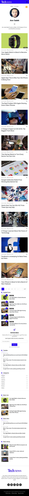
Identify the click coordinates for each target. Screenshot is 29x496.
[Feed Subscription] (26, 7)
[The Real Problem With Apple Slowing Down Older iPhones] (14, 91)
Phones (3, 385)
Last (25, 289)
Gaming (3, 381)
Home (12, 6)
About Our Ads (20, 493)
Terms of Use (8, 493)
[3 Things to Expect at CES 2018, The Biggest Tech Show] (14, 117)
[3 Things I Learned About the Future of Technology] (14, 219)
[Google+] (14, 484)
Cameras (3, 379)
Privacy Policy (14, 493)
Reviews (3, 377)
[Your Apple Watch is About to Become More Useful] (14, 40)
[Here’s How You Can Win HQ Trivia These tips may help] (14, 193)
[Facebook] (8, 484)
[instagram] (20, 484)
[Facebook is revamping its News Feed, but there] (14, 244)
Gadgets (25, 47)
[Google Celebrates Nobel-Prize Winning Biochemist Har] (14, 168)
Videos (2, 387)
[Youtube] (17, 484)
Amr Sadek (4, 50)
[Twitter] (11, 484)
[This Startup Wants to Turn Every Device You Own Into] (14, 142)
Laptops (3, 383)
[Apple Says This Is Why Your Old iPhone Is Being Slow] (14, 66)
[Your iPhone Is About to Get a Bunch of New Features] (14, 270)
